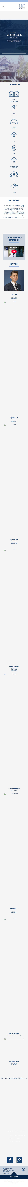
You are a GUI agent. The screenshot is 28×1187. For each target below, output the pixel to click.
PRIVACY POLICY (6, 1173)
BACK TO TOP (14, 1177)
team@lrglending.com (20, 1135)
